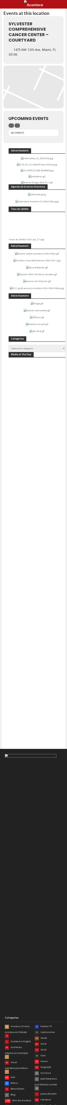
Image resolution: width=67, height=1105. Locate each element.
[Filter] (11, 125)
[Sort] (17, 125)
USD (29, 239)
